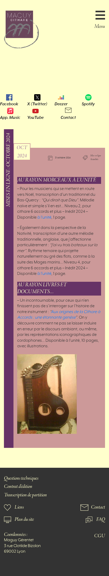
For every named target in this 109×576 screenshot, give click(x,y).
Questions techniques (21, 478)
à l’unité (44, 217)
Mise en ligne (95, 155)
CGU (99, 536)
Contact (68, 117)
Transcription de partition (25, 495)
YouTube (35, 117)
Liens (19, 507)
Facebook (9, 104)
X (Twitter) (37, 104)
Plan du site (24, 519)
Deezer (60, 104)
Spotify (88, 104)
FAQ (100, 519)
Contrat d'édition (18, 487)
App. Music (10, 117)
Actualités (94, 159)
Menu (99, 26)
